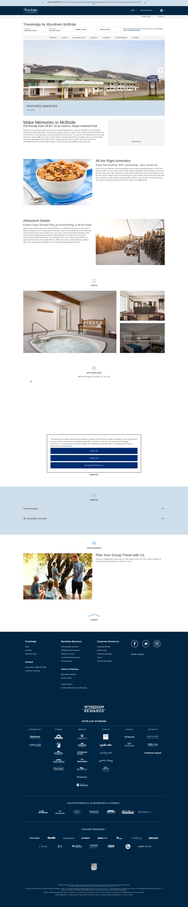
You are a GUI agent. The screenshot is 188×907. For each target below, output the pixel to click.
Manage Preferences (94, 465)
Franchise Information (104, 654)
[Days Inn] (58, 737)
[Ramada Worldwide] (82, 777)
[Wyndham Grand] (152, 753)
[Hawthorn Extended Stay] (35, 737)
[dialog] (94, 453)
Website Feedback (137, 654)
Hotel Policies (136, 141)
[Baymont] (82, 769)
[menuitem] (134, 10)
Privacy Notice (66, 678)
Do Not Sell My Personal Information (74, 688)
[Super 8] (58, 745)
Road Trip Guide (31, 654)
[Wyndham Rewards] (94, 709)
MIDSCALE (82, 729)
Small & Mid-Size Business (70, 657)
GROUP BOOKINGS (121, 38)
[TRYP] (105, 737)
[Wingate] (82, 745)
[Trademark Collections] (129, 745)
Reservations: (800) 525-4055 (35, 667)
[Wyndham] (129, 737)
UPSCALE (129, 729)
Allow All (94, 451)
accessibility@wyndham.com (103, 888)
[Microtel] (58, 753)
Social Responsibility (104, 661)
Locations (28, 650)
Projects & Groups (67, 654)
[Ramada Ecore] (82, 785)
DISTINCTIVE (153, 729)
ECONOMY (59, 729)
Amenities (94, 38)
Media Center (102, 650)
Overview (52, 38)
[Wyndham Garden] (82, 753)
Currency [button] (160, 16)
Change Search (146, 16)
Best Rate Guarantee (68, 674)
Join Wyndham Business (70, 647)
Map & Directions (79, 38)
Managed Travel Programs (70, 650)
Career (99, 657)
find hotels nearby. (134, 30)
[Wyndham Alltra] (105, 769)
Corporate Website (103, 647)
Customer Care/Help (32, 671)
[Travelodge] (58, 769)
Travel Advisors (66, 661)
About (27, 647)
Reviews (136, 38)
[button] (43, 3)
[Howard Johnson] (58, 761)
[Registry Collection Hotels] (152, 737)
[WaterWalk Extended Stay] (35, 745)
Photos (64, 38)
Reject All (94, 458)
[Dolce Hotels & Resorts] (152, 745)
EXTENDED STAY (35, 729)
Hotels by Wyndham (94, 721)
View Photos (142, 338)
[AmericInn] (82, 761)
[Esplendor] (105, 745)
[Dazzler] (105, 753)
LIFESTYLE (106, 729)
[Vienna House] (105, 761)
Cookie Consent (66, 684)
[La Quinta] (82, 737)
